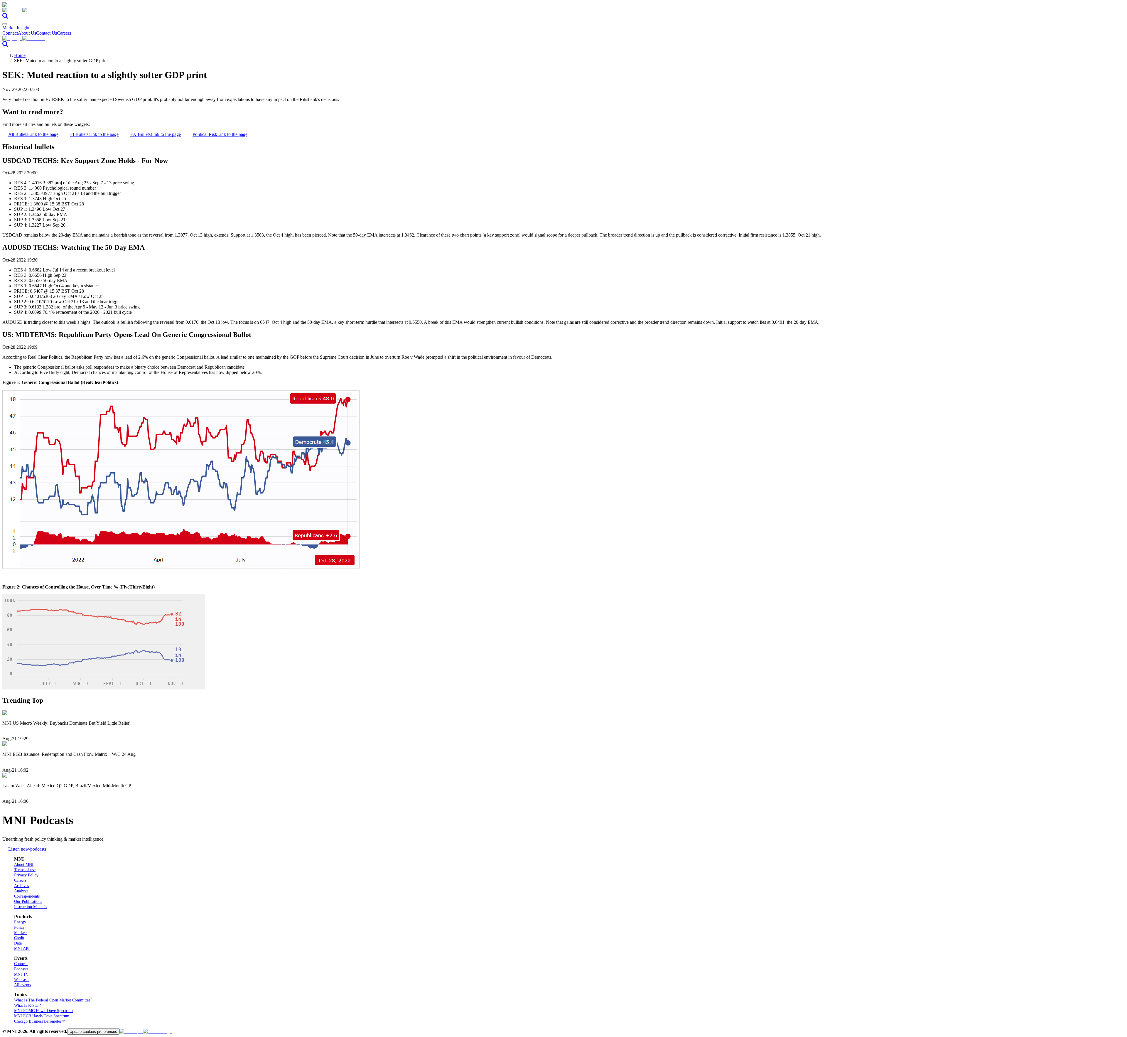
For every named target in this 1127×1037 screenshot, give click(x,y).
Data (18, 943)
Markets (20, 932)
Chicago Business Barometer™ (39, 1021)
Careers (64, 33)
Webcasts (21, 979)
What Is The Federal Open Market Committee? (53, 1000)
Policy (19, 927)
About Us (27, 33)
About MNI (23, 864)
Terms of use (25, 870)
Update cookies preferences (93, 1031)
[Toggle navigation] (4, 24)
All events (22, 985)
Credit (19, 938)
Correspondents (27, 896)
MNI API (22, 948)
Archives (21, 885)
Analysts (21, 891)
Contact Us (46, 33)
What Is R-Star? (27, 1005)
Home (20, 55)
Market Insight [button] (15, 27)
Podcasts (21, 969)
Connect (10, 33)
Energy (20, 922)
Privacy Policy (26, 875)
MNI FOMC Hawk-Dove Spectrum (43, 1011)
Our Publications (28, 901)
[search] (5, 17)
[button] (563, 10)
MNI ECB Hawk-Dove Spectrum (41, 1016)
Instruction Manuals (30, 907)
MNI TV (21, 974)
